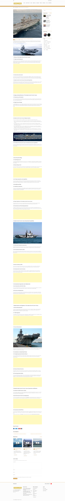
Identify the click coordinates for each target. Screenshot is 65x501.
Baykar (44, 43)
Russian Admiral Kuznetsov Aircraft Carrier (18, 449)
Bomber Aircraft (45, 44)
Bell (46, 43)
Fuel (33, 492)
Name (14, 469)
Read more (15, 455)
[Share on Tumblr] (21, 428)
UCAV (44, 49)
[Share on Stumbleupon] (20, 428)
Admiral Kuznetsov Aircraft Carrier (35, 414)
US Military (47, 49)
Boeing (48, 43)
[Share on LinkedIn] (16, 428)
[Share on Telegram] (17, 428)
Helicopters (34, 495)
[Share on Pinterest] (19, 428)
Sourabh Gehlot (17, 39)
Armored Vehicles (45, 40)
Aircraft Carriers (21, 39)
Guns (33, 494)
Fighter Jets (34, 491)
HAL (44, 48)
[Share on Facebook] (13, 428)
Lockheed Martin (49, 48)
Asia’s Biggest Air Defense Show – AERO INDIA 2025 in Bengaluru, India (50, 21)
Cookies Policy (44, 490)
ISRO (45, 48)
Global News (34, 493)
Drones (34, 489)
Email (14, 472)
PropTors (16, 499)
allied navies (28, 397)
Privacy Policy (44, 488)
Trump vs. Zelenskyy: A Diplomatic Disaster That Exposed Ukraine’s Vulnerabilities (50, 16)
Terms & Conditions (45, 489)
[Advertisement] (27, 68)
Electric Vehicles (34, 490)
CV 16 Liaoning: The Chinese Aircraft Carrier (28, 449)
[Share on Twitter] (15, 428)
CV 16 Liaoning (21, 414)
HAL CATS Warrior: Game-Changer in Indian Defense (50, 25)
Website (14, 474)
